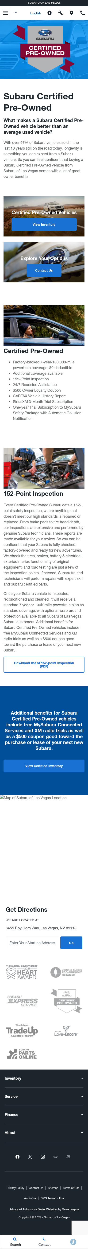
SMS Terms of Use (52, 1198)
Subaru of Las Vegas (57, 1217)
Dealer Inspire (70, 1209)
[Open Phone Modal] (82, 13)
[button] (22, 13)
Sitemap (53, 1188)
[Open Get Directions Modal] (71, 13)
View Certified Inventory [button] (44, 766)
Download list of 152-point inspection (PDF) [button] (44, 665)
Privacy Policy (15, 1188)
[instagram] (43, 1156)
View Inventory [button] (44, 225)
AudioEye (30, 1198)
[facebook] (17, 1156)
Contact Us (36, 1188)
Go (71, 943)
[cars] (55, 1156)
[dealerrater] (68, 1156)
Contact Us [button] (44, 271)
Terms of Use (71, 1188)
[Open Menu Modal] (5, 13)
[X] (30, 1156)
